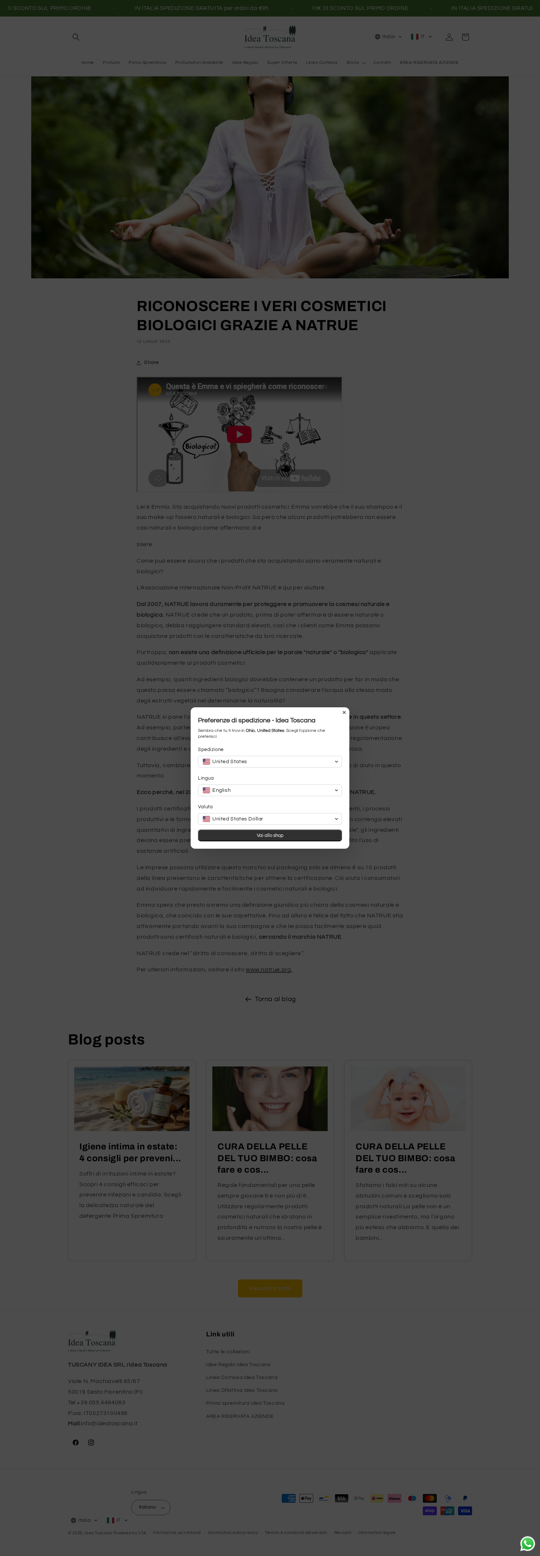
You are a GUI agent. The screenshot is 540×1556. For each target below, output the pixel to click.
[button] (270, 762)
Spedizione (211, 749)
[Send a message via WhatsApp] (527, 1543)
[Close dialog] (344, 712)
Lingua (206, 778)
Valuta (205, 806)
